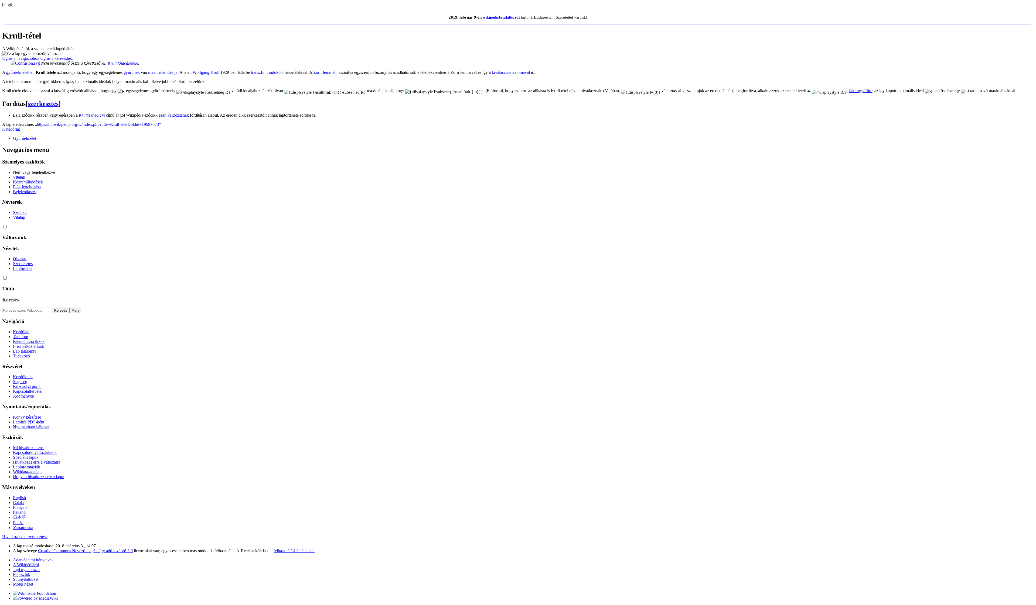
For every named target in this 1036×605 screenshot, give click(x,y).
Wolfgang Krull (206, 72)
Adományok (23, 396)
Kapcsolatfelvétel (27, 391)
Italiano (19, 512)
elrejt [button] (8, 4)
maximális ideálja (163, 72)
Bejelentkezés (24, 191)
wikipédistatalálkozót (501, 17)
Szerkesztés (23, 263)
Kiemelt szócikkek (29, 341)
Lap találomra (24, 351)
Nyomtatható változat (31, 427)
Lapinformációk (26, 467)
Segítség (20, 381)
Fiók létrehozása (27, 187)
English (19, 497)
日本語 (19, 517)
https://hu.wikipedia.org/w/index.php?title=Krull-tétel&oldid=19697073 (98, 124)
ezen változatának (174, 115)
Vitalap (19, 177)
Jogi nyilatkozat (26, 569)
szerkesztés (43, 103)
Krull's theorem (92, 115)
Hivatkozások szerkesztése (24, 536)
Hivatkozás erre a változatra (36, 462)
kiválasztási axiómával (511, 72)
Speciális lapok (26, 457)
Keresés (10, 299)
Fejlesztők (21, 574)
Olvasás (19, 258)
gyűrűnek (132, 72)
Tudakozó (21, 356)
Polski (18, 522)
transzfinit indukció (267, 72)
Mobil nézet (23, 584)
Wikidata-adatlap (27, 472)
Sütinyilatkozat (25, 579)
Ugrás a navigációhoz (20, 58)
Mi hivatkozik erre (28, 447)
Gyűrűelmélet (24, 138)
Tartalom (20, 336)
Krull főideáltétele (123, 63)
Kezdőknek (23, 376)
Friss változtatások (28, 346)
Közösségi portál (27, 386)
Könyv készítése (27, 417)
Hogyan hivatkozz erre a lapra (38, 476)
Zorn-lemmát (324, 72)
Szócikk (20, 212)
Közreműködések (28, 182)
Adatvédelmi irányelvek (33, 560)
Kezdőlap (21, 331)
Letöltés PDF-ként (28, 422)
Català (18, 502)
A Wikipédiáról (26, 564)
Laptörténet (22, 268)
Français (20, 507)
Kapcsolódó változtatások (35, 452)
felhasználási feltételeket (294, 550)
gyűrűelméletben (20, 72)
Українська (23, 527)
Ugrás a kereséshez (56, 58)
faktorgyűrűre (860, 90)
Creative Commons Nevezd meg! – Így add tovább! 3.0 (85, 550)
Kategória (10, 129)
